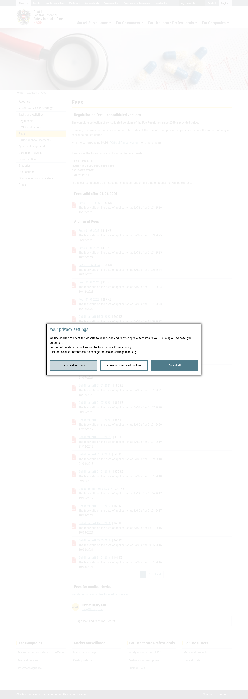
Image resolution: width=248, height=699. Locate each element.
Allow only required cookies (124, 365)
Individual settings (73, 365)
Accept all (174, 365)
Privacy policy (122, 347)
